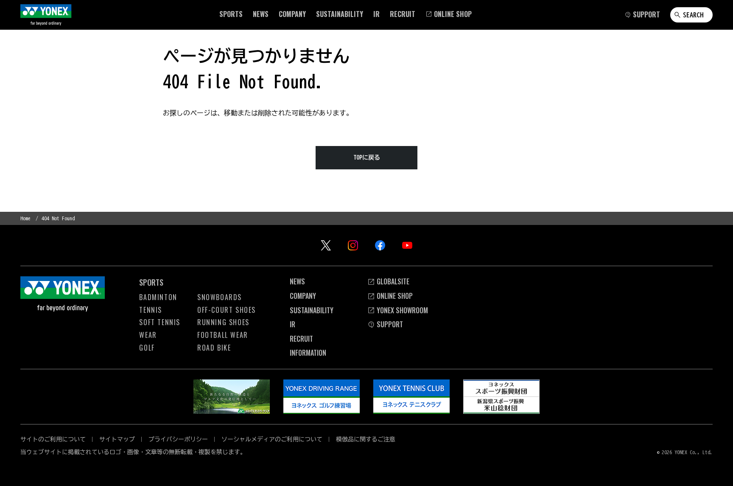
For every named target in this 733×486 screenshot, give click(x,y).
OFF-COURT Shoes (226, 310)
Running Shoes (223, 322)
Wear (148, 335)
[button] (231, 14)
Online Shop (395, 296)
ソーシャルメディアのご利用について (271, 439)
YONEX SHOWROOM (402, 310)
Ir (292, 324)
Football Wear (222, 335)
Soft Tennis (159, 322)
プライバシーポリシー (178, 439)
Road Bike (214, 348)
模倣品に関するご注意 (365, 439)
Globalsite (393, 281)
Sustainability (311, 310)
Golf (146, 348)
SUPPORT (390, 324)
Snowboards (219, 297)
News (297, 281)
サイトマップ (117, 439)
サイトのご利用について (53, 439)
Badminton (158, 297)
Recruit (301, 339)
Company (303, 296)
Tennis (150, 310)
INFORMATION (308, 353)
